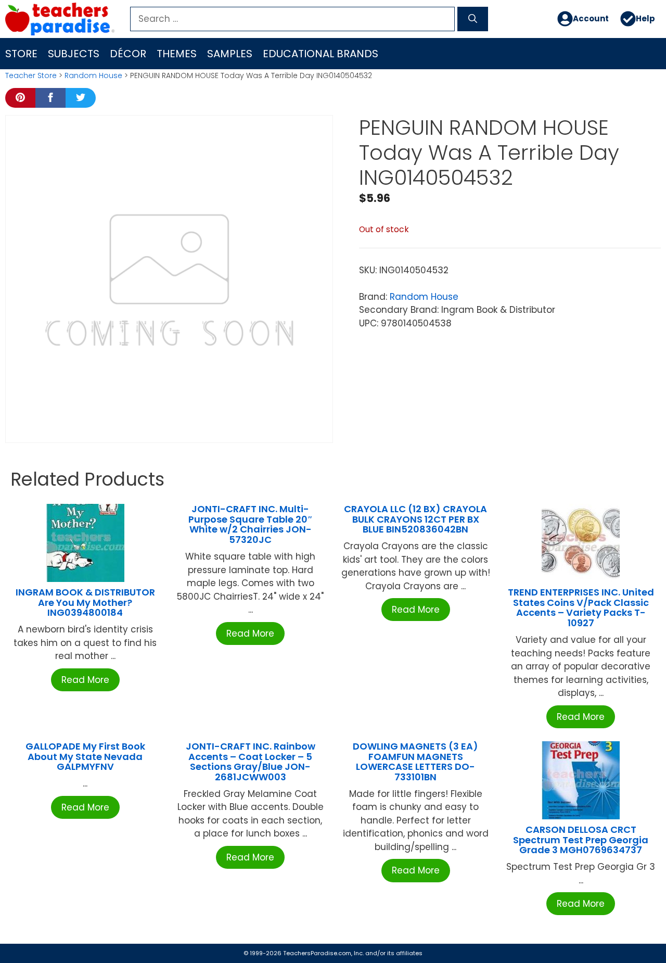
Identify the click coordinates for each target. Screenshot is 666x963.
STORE (21, 53)
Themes (177, 53)
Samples (229, 53)
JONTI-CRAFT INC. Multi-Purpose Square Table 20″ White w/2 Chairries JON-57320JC (250, 524)
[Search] (472, 19)
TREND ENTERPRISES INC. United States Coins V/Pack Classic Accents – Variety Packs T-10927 (581, 607)
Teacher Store (31, 75)
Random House (93, 75)
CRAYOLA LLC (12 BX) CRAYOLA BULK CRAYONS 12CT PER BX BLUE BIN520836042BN (415, 519)
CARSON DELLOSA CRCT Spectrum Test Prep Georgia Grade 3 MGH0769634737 (580, 840)
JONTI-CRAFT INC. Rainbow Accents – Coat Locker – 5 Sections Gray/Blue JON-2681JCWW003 (250, 761)
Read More (85, 680)
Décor (128, 53)
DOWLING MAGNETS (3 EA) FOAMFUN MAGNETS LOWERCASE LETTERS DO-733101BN (415, 761)
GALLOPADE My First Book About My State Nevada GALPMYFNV (85, 757)
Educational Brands (320, 53)
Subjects (73, 53)
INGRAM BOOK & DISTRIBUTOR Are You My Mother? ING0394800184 (85, 602)
